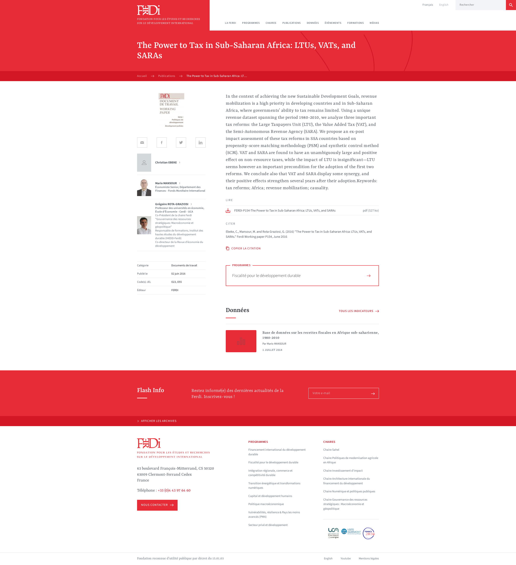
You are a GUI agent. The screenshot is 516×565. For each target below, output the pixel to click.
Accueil (142, 76)
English (444, 5)
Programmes (251, 23)
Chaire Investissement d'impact (343, 471)
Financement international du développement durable (277, 452)
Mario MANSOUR (276, 344)
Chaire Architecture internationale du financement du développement (346, 481)
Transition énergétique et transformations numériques (274, 485)
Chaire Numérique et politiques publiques (349, 491)
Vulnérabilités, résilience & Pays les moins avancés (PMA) (274, 514)
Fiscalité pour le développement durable (266, 276)
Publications (291, 23)
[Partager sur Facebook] (162, 142)
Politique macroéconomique (266, 504)
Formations (355, 23)
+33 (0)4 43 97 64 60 (174, 490)
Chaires (271, 23)
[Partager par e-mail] (142, 142)
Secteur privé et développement (268, 525)
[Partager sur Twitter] (181, 142)
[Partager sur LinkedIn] (201, 142)
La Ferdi (230, 23)
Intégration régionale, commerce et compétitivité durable (270, 473)
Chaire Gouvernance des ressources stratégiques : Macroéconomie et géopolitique (345, 504)
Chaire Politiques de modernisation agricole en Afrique (350, 460)
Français (427, 5)
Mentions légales (369, 559)
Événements (333, 23)
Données (313, 23)
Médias (374, 23)
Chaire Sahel (331, 450)
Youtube (346, 559)
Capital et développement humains (270, 496)
